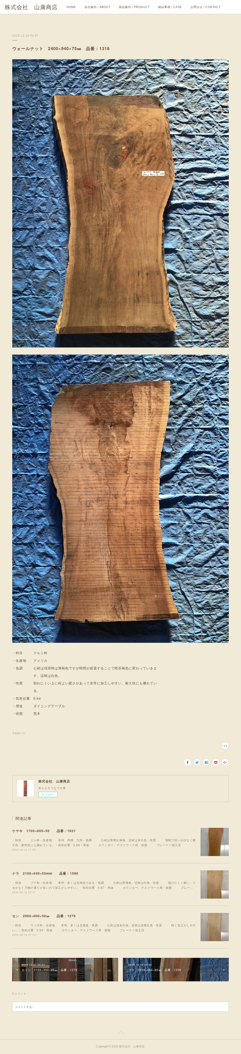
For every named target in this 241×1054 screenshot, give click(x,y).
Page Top (120, 1033)
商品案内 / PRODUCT (134, 7)
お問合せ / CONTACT (205, 7)
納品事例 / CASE (170, 7)
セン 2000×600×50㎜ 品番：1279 (44, 915)
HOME (71, 7)
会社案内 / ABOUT (97, 7)
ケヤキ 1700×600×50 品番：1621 (44, 830)
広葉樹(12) (18, 733)
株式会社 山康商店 (31, 7)
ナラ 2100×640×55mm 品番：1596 (45, 873)
